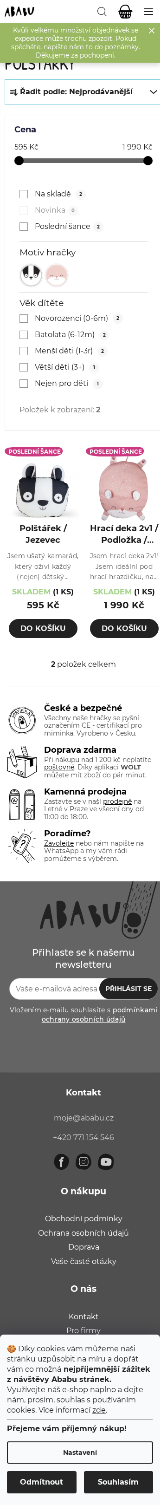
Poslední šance (67, 226)
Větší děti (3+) (65, 367)
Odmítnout (41, 1482)
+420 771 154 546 (83, 1137)
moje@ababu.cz (84, 1118)
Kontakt (84, 1316)
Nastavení (80, 1452)
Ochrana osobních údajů (83, 1233)
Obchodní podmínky (83, 1218)
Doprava (83, 1247)
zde (99, 1410)
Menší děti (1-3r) (69, 350)
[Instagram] (83, 1162)
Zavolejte (59, 843)
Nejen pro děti (66, 383)
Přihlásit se (128, 988)
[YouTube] (105, 1162)
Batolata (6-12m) (70, 334)
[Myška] (56, 275)
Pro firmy (83, 1330)
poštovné (59, 767)
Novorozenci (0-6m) (77, 318)
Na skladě (58, 193)
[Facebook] (61, 1162)
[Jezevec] (31, 275)
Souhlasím (118, 1482)
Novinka (55, 210)
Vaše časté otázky (83, 1261)
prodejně (117, 801)
